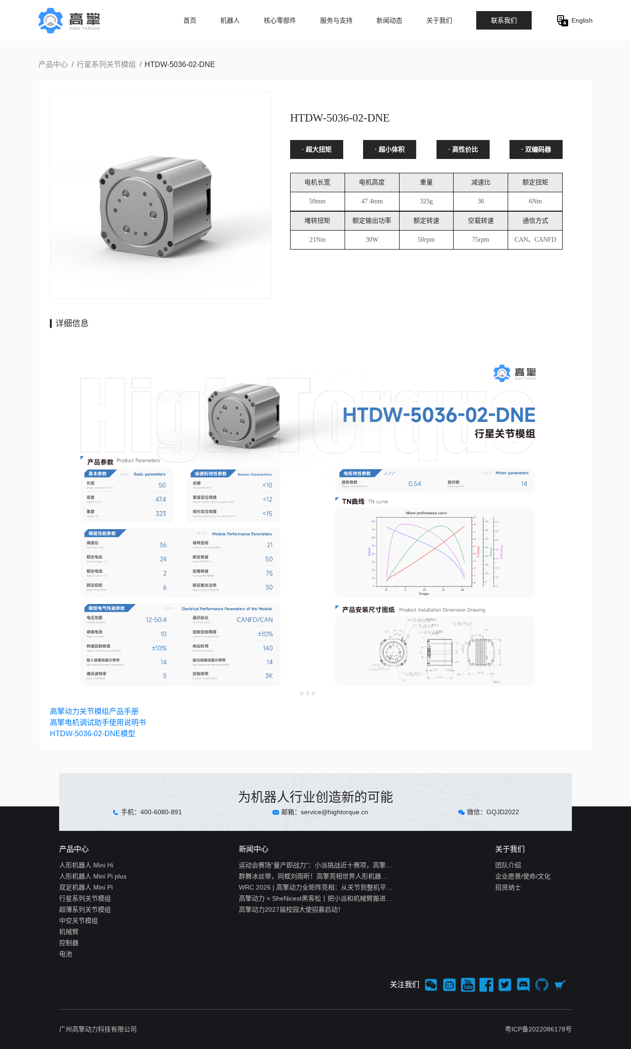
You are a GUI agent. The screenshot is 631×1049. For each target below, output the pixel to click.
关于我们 (439, 20)
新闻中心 (253, 849)
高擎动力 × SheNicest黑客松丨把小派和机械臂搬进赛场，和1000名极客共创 (316, 898)
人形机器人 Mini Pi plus (93, 876)
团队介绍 (508, 865)
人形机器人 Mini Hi (86, 865)
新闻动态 (389, 20)
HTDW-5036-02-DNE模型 (92, 734)
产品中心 (53, 64)
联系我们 (504, 20)
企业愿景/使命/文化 (523, 876)
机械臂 (69, 931)
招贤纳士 (508, 887)
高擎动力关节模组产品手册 (94, 711)
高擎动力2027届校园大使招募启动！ (291, 909)
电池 (65, 954)
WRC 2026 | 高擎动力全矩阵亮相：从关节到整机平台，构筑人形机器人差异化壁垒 (316, 887)
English (581, 20)
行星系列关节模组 (106, 64)
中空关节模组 (78, 920)
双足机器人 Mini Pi (86, 887)
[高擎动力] (80, 20)
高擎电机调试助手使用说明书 (98, 722)
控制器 (69, 942)
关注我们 (404, 984)
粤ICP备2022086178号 (538, 1029)
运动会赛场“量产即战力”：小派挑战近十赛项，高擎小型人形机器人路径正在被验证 (316, 865)
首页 (189, 20)
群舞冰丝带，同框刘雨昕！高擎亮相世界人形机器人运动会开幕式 (316, 876)
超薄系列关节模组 (85, 909)
